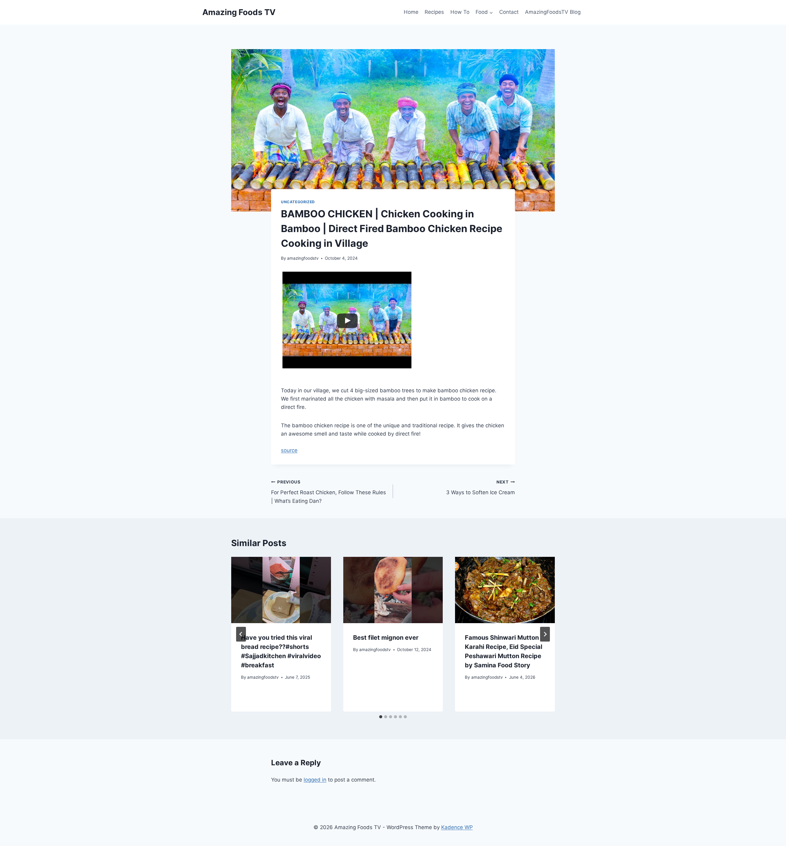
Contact (509, 12)
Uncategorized (298, 202)
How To (459, 12)
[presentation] (281, 590)
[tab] (380, 716)
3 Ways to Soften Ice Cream (480, 487)
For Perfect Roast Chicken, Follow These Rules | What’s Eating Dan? (328, 491)
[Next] (545, 634)
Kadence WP (457, 827)
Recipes (434, 12)
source (289, 450)
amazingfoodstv (303, 258)
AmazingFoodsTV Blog (553, 12)
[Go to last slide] (241, 634)
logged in (315, 780)
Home (411, 12)
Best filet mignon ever (385, 637)
